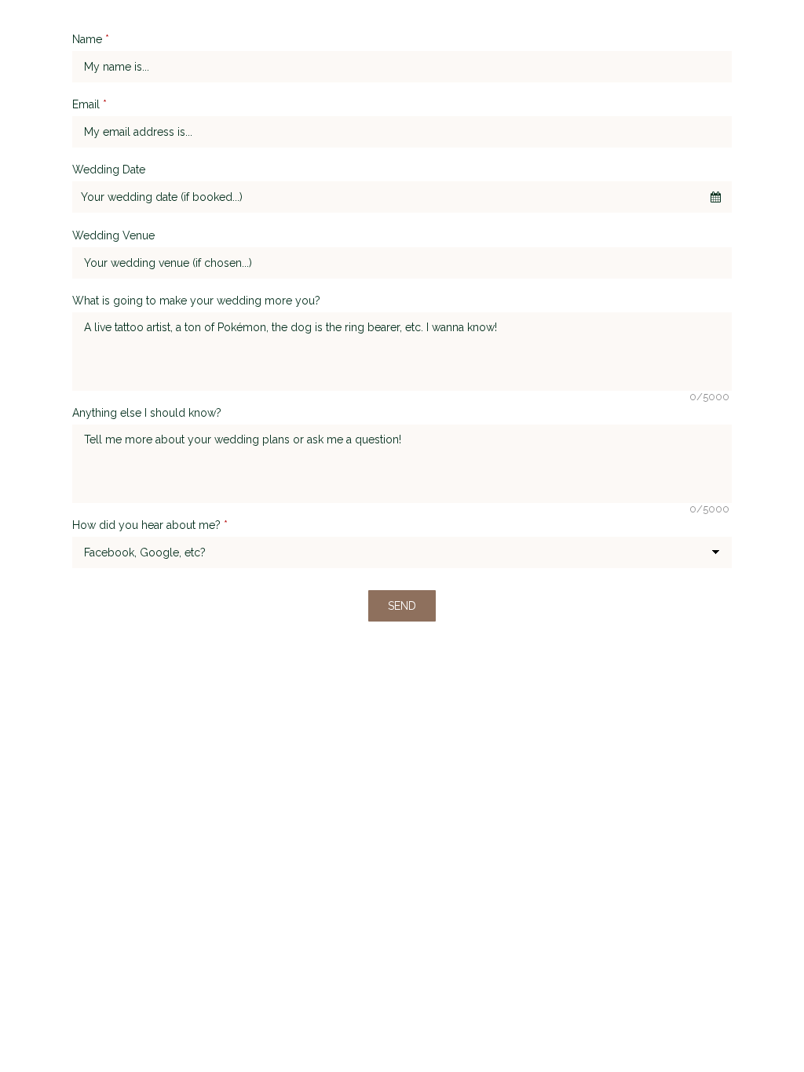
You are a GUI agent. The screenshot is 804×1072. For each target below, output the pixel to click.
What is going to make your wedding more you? (196, 300)
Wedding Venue (113, 235)
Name (90, 39)
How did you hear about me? (150, 525)
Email (89, 104)
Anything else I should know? (146, 413)
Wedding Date (108, 169)
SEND (402, 606)
